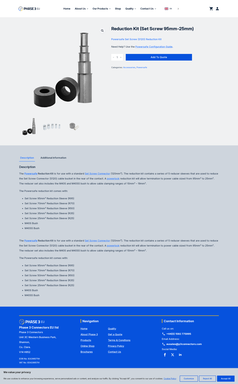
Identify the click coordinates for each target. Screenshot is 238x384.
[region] (119, 376)
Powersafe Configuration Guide (153, 46)
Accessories (129, 67)
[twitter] (173, 355)
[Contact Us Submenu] (156, 8)
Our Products (100, 8)
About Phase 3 (89, 334)
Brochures (87, 351)
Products (86, 340)
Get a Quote (115, 334)
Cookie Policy (170, 378)
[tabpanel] (119, 198)
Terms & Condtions (119, 340)
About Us (80, 8)
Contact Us (147, 8)
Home (66, 8)
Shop (118, 8)
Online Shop (87, 346)
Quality (129, 8)
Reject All (207, 378)
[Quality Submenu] (135, 8)
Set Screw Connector (97, 173)
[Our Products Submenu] (110, 8)
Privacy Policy (116, 346)
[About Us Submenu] (88, 8)
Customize (189, 378)
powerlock (113, 178)
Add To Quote (159, 57)
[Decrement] (113, 57)
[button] (102, 31)
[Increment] (120, 57)
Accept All (226, 378)
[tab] (27, 158)
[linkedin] (180, 355)
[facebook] (165, 355)
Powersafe (141, 67)
